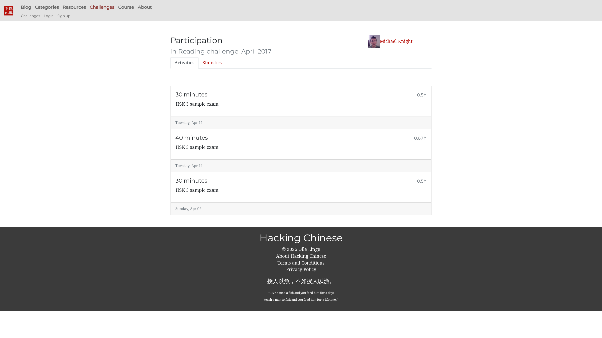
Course (126, 7)
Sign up (64, 16)
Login (49, 16)
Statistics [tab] (212, 62)
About (145, 7)
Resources (74, 7)
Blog (26, 7)
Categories (47, 7)
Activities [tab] (184, 62)
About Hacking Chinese (301, 256)
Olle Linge (308, 249)
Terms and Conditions (301, 263)
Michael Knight (396, 41)
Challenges (102, 7)
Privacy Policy (301, 269)
